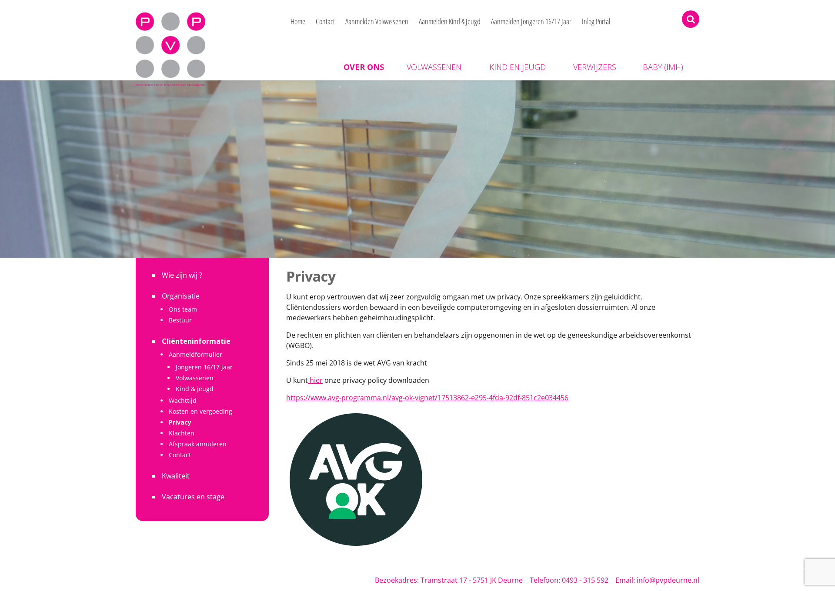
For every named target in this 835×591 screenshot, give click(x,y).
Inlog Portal (596, 21)
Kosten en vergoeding (200, 411)
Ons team (183, 309)
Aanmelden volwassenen (376, 21)
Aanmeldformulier (195, 354)
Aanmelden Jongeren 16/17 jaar (531, 21)
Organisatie (181, 296)
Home (298, 21)
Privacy (180, 422)
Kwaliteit (176, 476)
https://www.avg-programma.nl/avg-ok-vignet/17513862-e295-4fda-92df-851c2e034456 (427, 397)
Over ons (364, 67)
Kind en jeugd (517, 67)
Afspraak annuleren (198, 444)
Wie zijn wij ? (182, 275)
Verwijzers (594, 67)
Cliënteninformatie (196, 341)
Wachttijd (183, 400)
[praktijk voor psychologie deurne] (170, 42)
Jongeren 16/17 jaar (204, 367)
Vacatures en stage (193, 496)
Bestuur (180, 320)
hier (315, 380)
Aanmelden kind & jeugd (450, 21)
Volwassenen (434, 67)
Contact (325, 21)
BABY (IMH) (663, 67)
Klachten (181, 433)
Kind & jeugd (195, 389)
